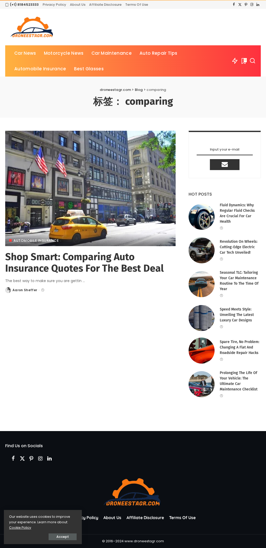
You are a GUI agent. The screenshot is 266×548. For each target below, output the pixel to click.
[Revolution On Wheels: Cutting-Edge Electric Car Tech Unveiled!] (202, 250)
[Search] (252, 61)
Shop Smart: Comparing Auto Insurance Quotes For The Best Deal (84, 262)
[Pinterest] (246, 5)
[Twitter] (240, 5)
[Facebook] (234, 5)
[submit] (225, 164)
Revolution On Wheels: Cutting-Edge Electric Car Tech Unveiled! (238, 247)
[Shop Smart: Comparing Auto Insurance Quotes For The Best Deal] (90, 188)
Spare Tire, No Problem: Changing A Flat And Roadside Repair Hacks (239, 347)
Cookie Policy (20, 527)
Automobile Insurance (36, 240)
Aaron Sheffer (24, 290)
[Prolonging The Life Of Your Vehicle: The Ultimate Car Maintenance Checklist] (202, 384)
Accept (62, 536)
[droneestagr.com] (32, 27)
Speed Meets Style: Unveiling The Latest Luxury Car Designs (237, 314)
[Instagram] (252, 5)
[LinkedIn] (258, 5)
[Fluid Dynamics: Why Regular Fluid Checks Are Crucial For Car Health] (202, 217)
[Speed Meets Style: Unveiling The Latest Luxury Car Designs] (202, 318)
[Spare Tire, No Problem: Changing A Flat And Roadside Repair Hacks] (202, 351)
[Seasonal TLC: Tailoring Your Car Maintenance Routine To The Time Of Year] (202, 284)
